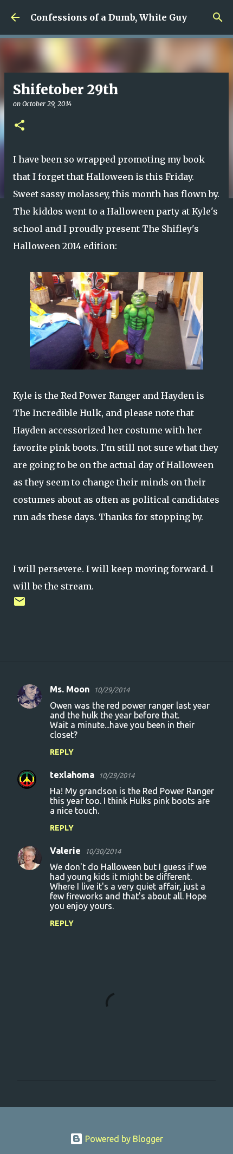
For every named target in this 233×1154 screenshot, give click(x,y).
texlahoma (72, 775)
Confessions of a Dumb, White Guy (108, 17)
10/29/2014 (112, 689)
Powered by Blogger (123, 1139)
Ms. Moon (69, 689)
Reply (62, 752)
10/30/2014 (103, 851)
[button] (19, 126)
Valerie (65, 850)
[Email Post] (19, 605)
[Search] (217, 17)
